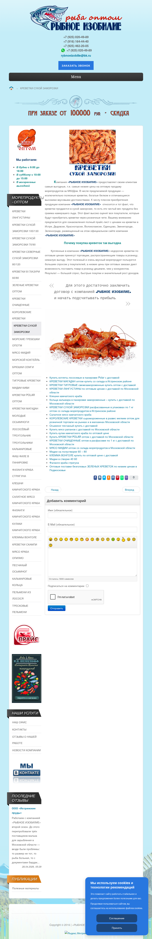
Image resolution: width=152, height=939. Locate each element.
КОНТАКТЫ (19, 729)
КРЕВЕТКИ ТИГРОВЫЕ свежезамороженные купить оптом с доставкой (92, 385)
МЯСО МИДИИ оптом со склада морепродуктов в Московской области (92, 448)
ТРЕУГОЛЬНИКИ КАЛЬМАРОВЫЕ (22, 446)
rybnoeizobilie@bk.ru (76, 55)
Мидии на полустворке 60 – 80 (68, 451)
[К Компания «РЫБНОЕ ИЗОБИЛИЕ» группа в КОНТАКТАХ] (26, 773)
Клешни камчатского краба (65, 396)
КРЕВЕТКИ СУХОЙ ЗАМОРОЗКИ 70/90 (24, 241)
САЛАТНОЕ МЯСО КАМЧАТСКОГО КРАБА (26, 500)
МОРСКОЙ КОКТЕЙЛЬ (26, 360)
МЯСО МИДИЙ (21, 352)
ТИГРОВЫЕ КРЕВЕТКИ (26, 380)
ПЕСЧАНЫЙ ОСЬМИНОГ (19, 568)
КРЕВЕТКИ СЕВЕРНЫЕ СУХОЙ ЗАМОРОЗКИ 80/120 (26, 258)
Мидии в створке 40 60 (63, 459)
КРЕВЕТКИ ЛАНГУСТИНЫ (21, 214)
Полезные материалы (25, 888)
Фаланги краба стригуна (64, 462)
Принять (117, 928)
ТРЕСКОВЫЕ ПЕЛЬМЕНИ (20, 609)
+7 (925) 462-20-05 (76, 46)
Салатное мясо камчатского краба (70, 414)
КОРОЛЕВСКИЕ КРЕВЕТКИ (21, 315)
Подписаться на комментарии (66, 586)
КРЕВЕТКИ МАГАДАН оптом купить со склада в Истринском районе (90, 381)
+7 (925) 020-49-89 (76, 37)
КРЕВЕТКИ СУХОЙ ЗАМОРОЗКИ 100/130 (25, 228)
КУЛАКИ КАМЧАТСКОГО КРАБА (26, 527)
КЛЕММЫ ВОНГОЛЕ (24, 537)
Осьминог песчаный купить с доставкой (73, 425)
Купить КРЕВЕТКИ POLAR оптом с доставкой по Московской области (91, 437)
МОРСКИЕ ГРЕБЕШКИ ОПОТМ (26, 342)
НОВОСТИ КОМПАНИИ (26, 750)
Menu (76, 77)
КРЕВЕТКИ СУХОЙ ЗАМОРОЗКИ (25, 329)
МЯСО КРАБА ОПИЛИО (20, 555)
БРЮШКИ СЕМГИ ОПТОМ (23, 370)
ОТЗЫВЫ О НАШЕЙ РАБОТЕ (24, 740)
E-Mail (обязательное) (61, 524)
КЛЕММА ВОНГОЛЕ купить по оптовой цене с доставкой (83, 455)
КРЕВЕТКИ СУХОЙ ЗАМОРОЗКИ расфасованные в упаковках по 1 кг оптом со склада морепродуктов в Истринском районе (91, 409)
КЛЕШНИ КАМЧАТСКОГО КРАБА (26, 486)
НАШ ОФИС (19, 722)
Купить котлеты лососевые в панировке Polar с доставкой (84, 377)
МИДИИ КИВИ (20, 387)
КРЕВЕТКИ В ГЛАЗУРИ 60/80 (26, 275)
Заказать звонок (76, 65)
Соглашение (116, 918)
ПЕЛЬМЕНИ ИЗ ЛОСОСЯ (21, 595)
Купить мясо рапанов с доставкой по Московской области (84, 429)
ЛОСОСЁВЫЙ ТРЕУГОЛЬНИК (21, 432)
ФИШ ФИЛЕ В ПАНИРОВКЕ (20, 459)
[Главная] (11, 88)
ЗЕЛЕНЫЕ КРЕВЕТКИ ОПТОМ (25, 288)
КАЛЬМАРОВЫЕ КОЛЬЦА (22, 582)
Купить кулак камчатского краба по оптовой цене (79, 433)
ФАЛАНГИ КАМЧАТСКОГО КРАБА (26, 513)
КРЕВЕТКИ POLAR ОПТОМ (23, 398)
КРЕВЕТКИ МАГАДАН (25, 408)
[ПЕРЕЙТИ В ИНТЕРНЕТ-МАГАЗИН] (26, 678)
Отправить (56, 608)
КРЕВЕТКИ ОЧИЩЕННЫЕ (20, 302)
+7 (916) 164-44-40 (76, 41)
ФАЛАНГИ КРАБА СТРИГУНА (22, 473)
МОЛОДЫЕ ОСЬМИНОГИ (20, 419)
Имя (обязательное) (60, 510)
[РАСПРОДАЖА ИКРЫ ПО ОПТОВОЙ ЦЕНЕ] (26, 139)
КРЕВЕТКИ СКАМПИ (24, 544)
